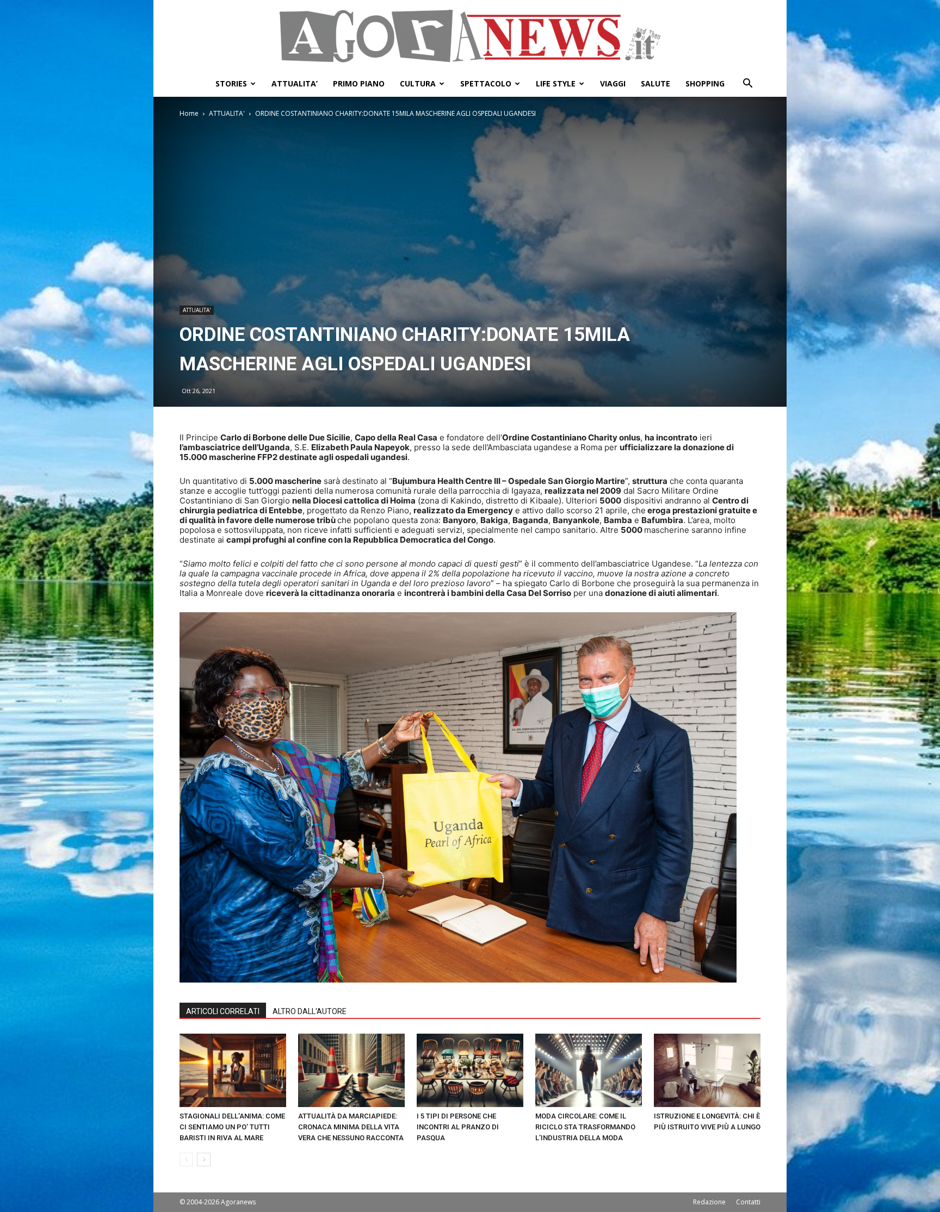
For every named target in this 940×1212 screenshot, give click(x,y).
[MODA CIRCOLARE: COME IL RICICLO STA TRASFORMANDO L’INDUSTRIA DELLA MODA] (588, 1070)
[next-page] (204, 1159)
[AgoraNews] (470, 36)
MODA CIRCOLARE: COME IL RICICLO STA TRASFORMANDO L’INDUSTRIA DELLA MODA (585, 1127)
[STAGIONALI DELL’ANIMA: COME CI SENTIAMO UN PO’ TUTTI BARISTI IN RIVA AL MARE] (233, 1070)
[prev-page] (186, 1159)
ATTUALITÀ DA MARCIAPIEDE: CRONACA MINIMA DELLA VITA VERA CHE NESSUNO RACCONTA (351, 1127)
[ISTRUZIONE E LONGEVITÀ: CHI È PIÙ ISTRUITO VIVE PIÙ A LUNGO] (707, 1070)
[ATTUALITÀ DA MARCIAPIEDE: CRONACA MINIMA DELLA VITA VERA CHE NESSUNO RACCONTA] (351, 1070)
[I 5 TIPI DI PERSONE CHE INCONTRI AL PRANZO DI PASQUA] (470, 1070)
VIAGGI (613, 83)
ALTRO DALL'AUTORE (310, 1011)
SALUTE (655, 83)
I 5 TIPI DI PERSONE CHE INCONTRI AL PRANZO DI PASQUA (458, 1127)
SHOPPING (705, 83)
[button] (747, 84)
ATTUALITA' (227, 113)
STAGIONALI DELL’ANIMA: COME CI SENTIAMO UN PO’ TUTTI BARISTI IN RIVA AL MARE (232, 1127)
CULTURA (418, 83)
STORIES (231, 83)
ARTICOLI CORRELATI (222, 1011)
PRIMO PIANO (359, 83)
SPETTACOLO (485, 83)
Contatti (748, 1202)
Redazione (709, 1202)
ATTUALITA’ (294, 83)
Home (189, 113)
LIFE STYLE (556, 83)
